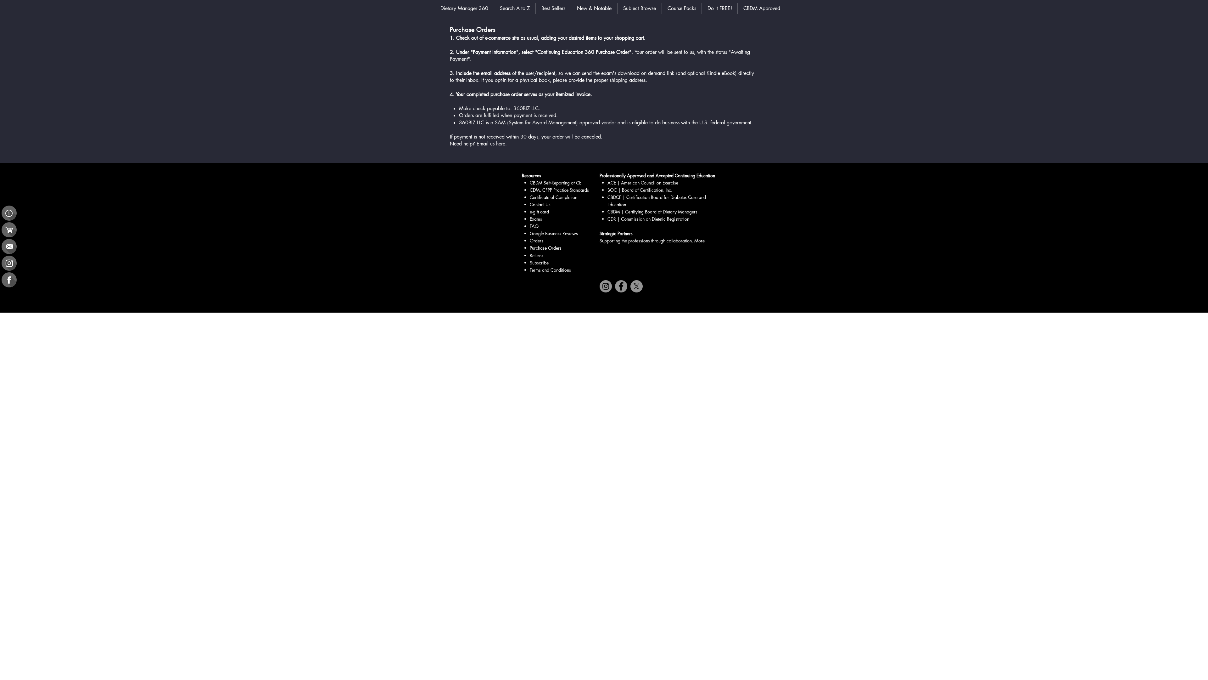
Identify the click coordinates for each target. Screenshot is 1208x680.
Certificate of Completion (553, 197)
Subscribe (539, 263)
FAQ (534, 226)
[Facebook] (621, 286)
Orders (536, 241)
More (699, 241)
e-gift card (539, 212)
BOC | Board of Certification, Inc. (639, 190)
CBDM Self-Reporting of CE (555, 183)
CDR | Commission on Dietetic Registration (648, 219)
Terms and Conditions (550, 270)
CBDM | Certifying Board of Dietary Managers (652, 212)
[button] (640, 8)
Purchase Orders (546, 248)
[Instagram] (606, 286)
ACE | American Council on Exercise (643, 183)
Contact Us (540, 204)
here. (501, 143)
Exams (536, 219)
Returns (536, 255)
